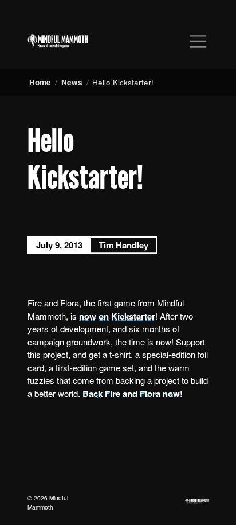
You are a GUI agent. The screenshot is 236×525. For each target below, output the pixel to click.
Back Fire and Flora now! (132, 393)
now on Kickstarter (116, 316)
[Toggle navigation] (198, 41)
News (71, 82)
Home (40, 82)
